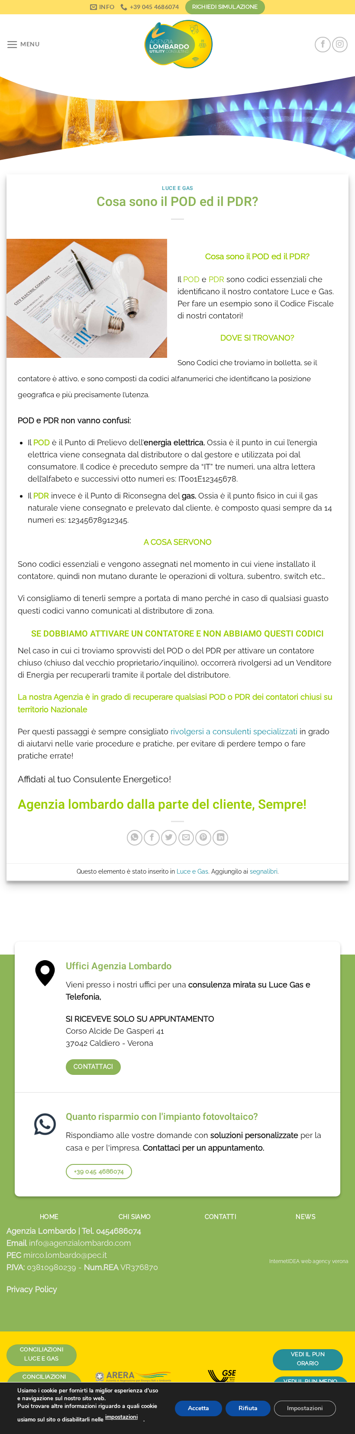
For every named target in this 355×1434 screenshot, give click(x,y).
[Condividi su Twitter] (169, 838)
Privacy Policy (31, 1289)
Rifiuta (248, 1408)
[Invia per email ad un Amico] (186, 838)
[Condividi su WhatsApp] (134, 838)
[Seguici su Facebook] (322, 44)
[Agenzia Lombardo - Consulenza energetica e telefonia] (177, 44)
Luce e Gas (177, 188)
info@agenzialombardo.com (80, 1243)
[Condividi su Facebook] (151, 838)
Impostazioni (305, 1408)
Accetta (198, 1408)
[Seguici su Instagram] (340, 44)
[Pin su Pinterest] (203, 838)
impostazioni (121, 1417)
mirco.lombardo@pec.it (65, 1255)
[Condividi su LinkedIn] (220, 838)
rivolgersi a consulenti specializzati (232, 731)
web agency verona (325, 1261)
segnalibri (264, 871)
